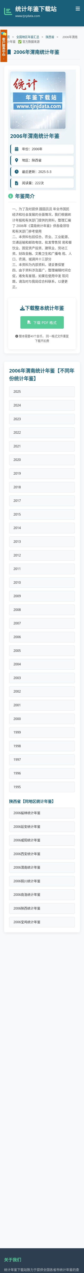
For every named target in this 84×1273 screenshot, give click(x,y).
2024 (17, 405)
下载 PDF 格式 (45, 322)
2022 (17, 432)
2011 (17, 569)
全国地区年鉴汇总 (27, 37)
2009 (17, 596)
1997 (17, 759)
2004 (17, 664)
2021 (17, 446)
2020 (17, 459)
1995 (17, 787)
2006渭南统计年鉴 (26, 867)
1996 (17, 773)
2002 (17, 691)
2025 (17, 391)
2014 (17, 528)
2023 (17, 419)
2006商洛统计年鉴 (26, 894)
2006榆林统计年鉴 (26, 813)
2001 (17, 705)
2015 (17, 514)
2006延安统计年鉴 (26, 826)
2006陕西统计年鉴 (26, 908)
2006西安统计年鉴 (26, 854)
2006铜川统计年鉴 (26, 881)
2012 (17, 555)
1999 (17, 732)
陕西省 (50, 37)
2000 (17, 719)
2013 (17, 541)
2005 (17, 650)
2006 (17, 637)
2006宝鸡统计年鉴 (26, 922)
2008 (17, 609)
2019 (17, 473)
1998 (17, 746)
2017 (17, 500)
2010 (17, 582)
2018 (17, 487)
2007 (17, 623)
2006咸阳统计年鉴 (26, 840)
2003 (17, 678)
